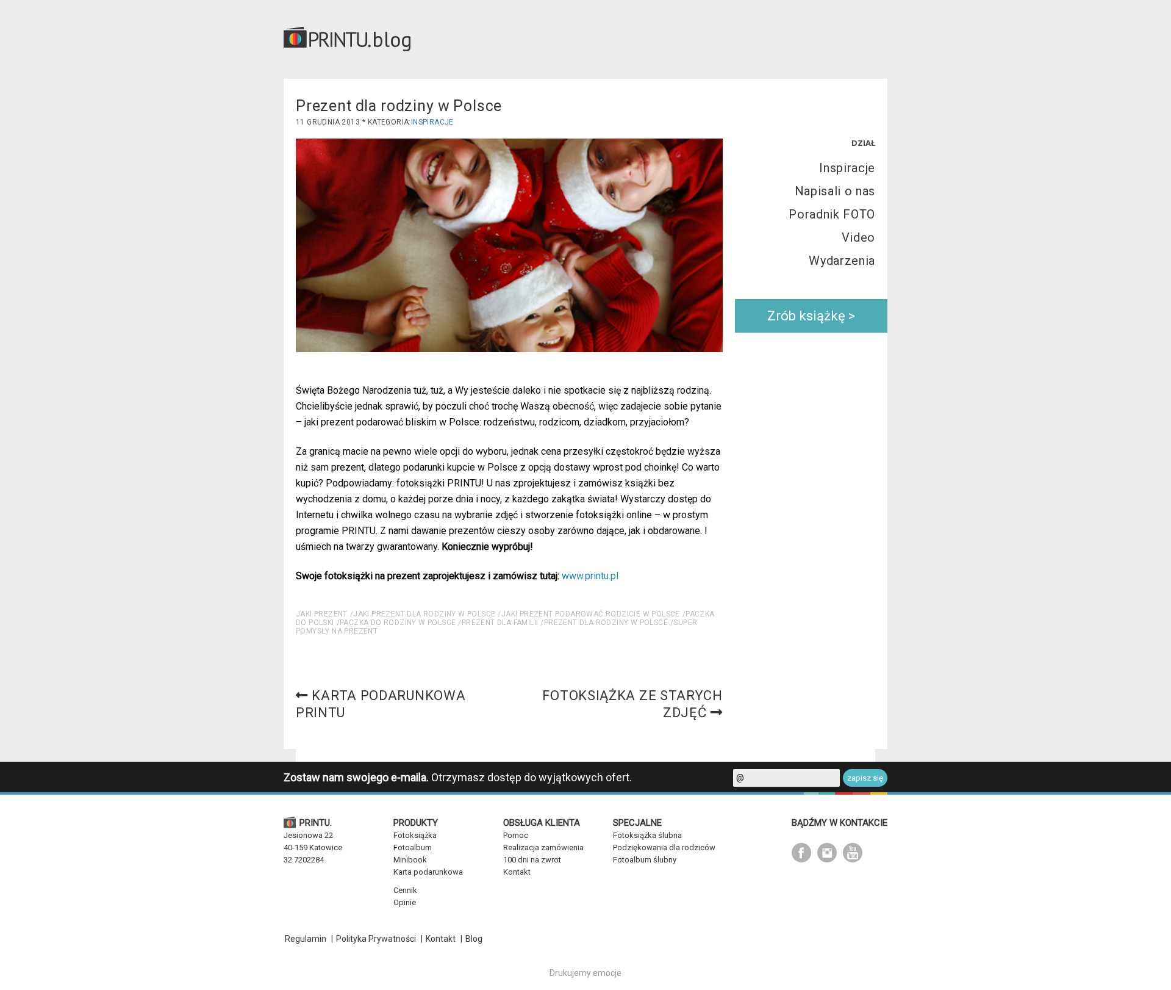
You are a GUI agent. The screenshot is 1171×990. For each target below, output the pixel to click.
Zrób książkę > (811, 315)
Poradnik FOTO (832, 214)
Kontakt (517, 871)
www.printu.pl (590, 576)
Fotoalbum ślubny (644, 859)
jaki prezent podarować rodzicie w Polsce (590, 614)
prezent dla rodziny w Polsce (606, 622)
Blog (473, 939)
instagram (827, 852)
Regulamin (305, 939)
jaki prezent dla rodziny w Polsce (424, 614)
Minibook (410, 859)
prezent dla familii (500, 622)
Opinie (404, 902)
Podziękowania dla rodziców (664, 847)
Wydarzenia (842, 260)
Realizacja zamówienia (543, 847)
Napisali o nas (835, 191)
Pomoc (515, 835)
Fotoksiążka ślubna (647, 835)
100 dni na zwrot (532, 859)
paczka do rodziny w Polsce (398, 622)
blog (392, 39)
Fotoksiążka (415, 835)
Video (858, 237)
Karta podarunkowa (428, 871)
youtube (852, 852)
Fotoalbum (412, 847)
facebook (801, 852)
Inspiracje (432, 122)
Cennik (405, 890)
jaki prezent (322, 614)
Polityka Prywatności (376, 939)
